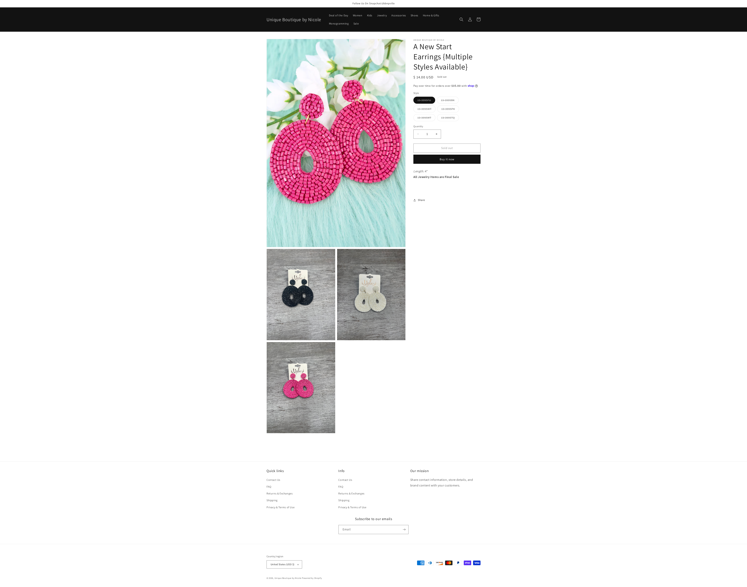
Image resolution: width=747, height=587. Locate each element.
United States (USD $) (282, 564)
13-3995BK (450, 101)
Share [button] (421, 200)
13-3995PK (450, 109)
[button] (461, 19)
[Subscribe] (404, 529)
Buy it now (447, 159)
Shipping (272, 500)
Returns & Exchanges (280, 493)
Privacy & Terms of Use (281, 507)
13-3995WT (426, 109)
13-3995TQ (450, 118)
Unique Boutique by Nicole (288, 578)
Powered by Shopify (312, 578)
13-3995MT (426, 118)
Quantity (418, 126)
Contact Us (273, 480)
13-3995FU (426, 101)
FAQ (269, 486)
